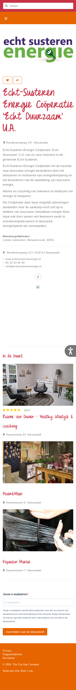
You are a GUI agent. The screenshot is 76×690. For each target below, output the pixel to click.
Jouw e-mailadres (15, 594)
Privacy (7, 650)
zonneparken (37, 225)
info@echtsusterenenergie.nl (24, 266)
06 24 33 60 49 (15, 262)
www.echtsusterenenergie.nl (23, 258)
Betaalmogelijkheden (16, 236)
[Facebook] (38, 277)
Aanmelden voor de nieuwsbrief (25, 631)
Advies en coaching (16, 191)
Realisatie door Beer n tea (18, 670)
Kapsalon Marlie (16, 562)
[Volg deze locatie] (7, 80)
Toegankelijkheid (12, 654)
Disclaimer (9, 658)
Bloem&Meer (13, 494)
